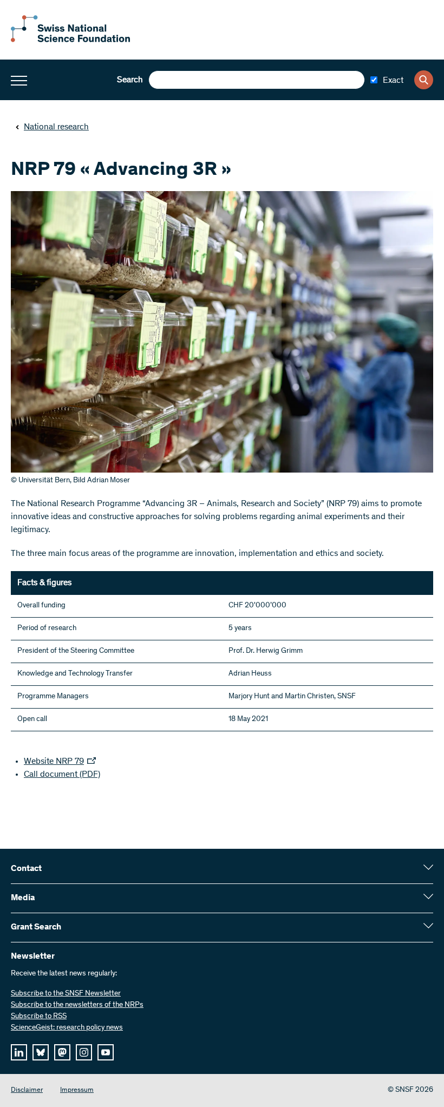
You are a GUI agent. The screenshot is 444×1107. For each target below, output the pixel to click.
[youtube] (105, 1052)
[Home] (70, 40)
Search (130, 80)
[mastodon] (62, 1052)
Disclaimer (27, 1090)
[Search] (423, 79)
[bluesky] (40, 1052)
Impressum (77, 1090)
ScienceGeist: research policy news (67, 1028)
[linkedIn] (19, 1052)
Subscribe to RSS (39, 1016)
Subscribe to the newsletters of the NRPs (77, 1005)
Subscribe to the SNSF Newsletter (66, 994)
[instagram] (84, 1052)
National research (56, 127)
